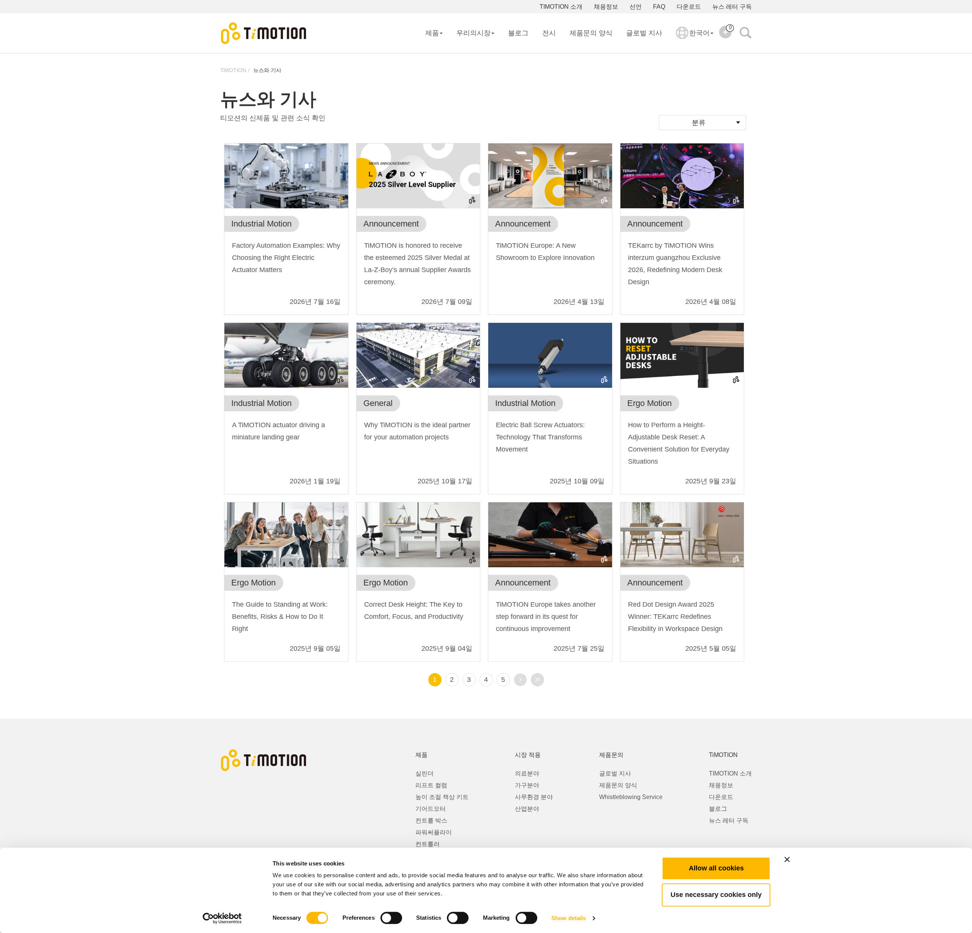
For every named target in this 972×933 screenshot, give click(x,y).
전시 (549, 33)
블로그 (518, 33)
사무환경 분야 (534, 797)
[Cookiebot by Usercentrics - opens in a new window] (222, 918)
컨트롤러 (427, 844)
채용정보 (606, 6)
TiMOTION (233, 70)
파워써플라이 (433, 832)
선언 (636, 6)
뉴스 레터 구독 (732, 6)
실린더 (424, 773)
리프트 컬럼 (431, 785)
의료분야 (527, 773)
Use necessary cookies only (716, 894)
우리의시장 (473, 33)
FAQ (659, 6)
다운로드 (689, 6)
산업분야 (527, 809)
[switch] (391, 918)
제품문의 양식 (591, 33)
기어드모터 (430, 809)
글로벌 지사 (644, 33)
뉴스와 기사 (267, 70)
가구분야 (527, 785)
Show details (568, 918)
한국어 (699, 33)
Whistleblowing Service (631, 797)
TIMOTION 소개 (561, 6)
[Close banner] (787, 859)
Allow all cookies (716, 868)
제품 (432, 33)
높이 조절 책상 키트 (442, 797)
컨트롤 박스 (431, 820)
